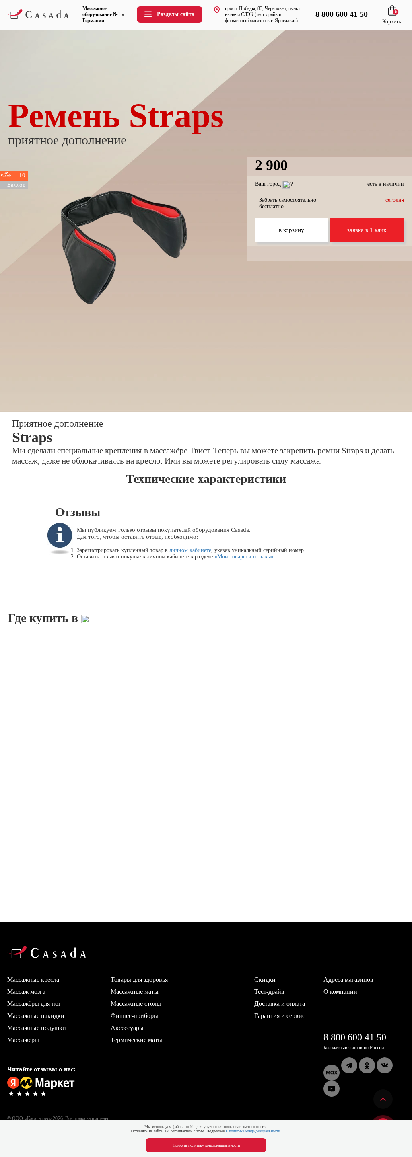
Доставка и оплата (279, 1003)
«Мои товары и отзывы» (244, 557)
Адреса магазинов (348, 979)
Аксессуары (127, 1027)
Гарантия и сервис (279, 1015)
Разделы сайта (175, 14)
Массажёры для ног (34, 1003)
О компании (340, 991)
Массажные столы (136, 1003)
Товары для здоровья (139, 979)
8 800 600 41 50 (354, 1037)
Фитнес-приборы (134, 1015)
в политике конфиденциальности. (253, 1131)
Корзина (392, 18)
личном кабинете (190, 550)
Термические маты (136, 1039)
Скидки (265, 979)
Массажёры (23, 1039)
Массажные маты (135, 991)
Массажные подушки (36, 1027)
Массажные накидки (35, 1015)
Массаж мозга (26, 991)
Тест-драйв (269, 991)
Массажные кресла (33, 979)
